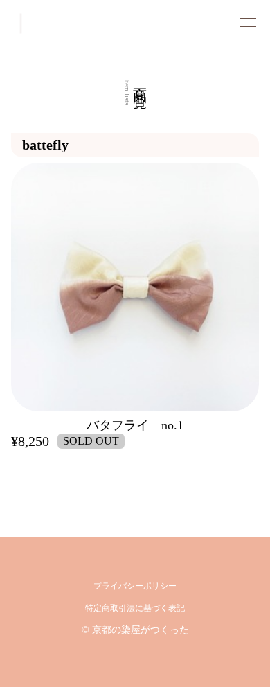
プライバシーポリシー (135, 586)
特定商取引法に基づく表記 (135, 608)
